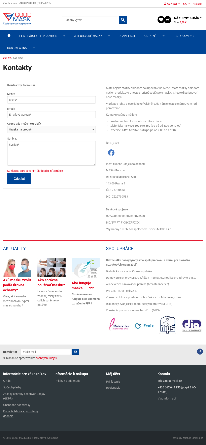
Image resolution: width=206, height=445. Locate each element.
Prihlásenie (113, 381)
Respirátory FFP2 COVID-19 (38, 36)
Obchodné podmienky (16, 405)
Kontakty (197, 4)
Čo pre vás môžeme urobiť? (24, 123)
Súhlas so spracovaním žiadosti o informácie (35, 170)
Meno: (11, 93)
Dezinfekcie (127, 36)
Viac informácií (167, 398)
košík (187, 20)
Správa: (12, 138)
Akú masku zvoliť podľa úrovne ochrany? (17, 285)
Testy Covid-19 (183, 36)
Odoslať (19, 178)
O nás (6, 380)
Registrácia (113, 387)
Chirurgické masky (88, 36)
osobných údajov (46, 358)
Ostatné (150, 36)
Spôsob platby (12, 387)
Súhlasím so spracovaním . (30, 358)
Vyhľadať (123, 20)
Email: (11, 108)
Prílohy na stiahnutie (67, 380)
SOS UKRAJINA (17, 48)
